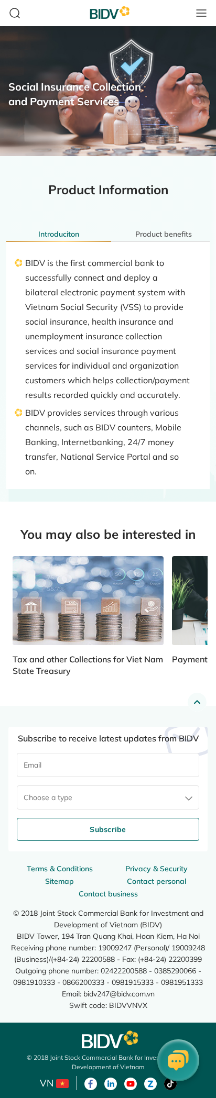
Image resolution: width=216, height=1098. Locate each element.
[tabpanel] (108, 357)
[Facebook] (90, 1083)
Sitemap (59, 881)
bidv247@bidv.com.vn (119, 993)
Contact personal (156, 881)
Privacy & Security (156, 868)
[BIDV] (108, 1039)
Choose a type (48, 797)
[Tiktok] (170, 1083)
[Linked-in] (110, 1083)
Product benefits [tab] (163, 234)
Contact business (108, 894)
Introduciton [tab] (58, 234)
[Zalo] (150, 1083)
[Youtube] (130, 1083)
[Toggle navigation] (201, 13)
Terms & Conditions (60, 868)
